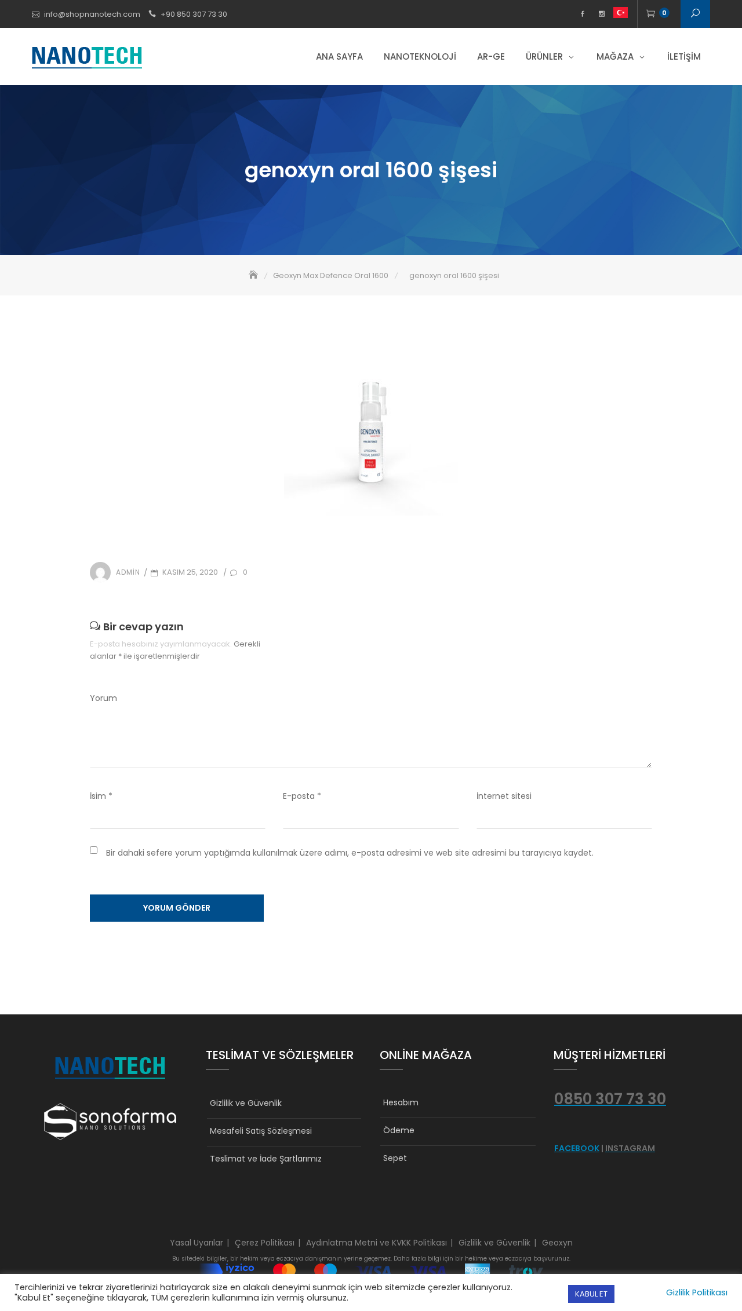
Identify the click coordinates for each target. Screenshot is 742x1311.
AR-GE (491, 56)
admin (128, 572)
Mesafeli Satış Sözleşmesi (261, 1131)
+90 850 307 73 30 (194, 14)
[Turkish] (620, 14)
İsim (101, 796)
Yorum (103, 698)
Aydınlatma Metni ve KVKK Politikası (376, 1242)
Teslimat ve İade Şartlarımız (266, 1158)
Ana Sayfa (339, 56)
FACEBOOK (576, 1148)
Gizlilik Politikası (697, 1292)
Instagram (601, 14)
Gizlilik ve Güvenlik (246, 1103)
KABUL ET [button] (591, 1293)
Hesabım (401, 1102)
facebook (582, 14)
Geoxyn (557, 1242)
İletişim (684, 56)
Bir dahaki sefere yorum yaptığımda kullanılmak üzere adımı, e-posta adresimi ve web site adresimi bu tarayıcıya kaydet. (350, 853)
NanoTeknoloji (420, 56)
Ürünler (544, 56)
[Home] (254, 275)
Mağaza (615, 56)
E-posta (302, 796)
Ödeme (398, 1130)
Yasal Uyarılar (196, 1242)
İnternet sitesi (504, 796)
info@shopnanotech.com (92, 14)
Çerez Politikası (264, 1242)
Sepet (395, 1158)
